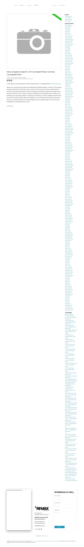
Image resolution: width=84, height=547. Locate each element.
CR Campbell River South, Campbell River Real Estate (70, 327)
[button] (35, 529)
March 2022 (68, 106)
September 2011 (69, 294)
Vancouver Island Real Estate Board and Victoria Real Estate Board (45, 541)
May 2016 (67, 210)
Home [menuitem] (15, 5)
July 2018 (67, 172)
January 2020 (68, 145)
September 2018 (69, 169)
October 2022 (68, 94)
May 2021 (67, 120)
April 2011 (67, 302)
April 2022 (67, 104)
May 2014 (67, 245)
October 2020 (68, 131)
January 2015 (68, 232)
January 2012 (68, 288)
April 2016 (67, 212)
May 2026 (67, 31)
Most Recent (68, 25)
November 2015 (69, 218)
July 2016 (67, 207)
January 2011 (68, 307)
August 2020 (68, 134)
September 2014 (69, 238)
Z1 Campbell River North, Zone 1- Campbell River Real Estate (71, 409)
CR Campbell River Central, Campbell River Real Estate (22, 78)
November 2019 (69, 147)
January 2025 (68, 56)
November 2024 (69, 60)
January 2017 (68, 199)
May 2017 (67, 193)
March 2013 (68, 265)
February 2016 (68, 215)
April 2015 (67, 229)
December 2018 (69, 164)
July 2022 (67, 99)
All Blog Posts (68, 16)
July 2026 (67, 28)
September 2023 (69, 82)
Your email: (57, 502)
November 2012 (69, 272)
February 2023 (68, 88)
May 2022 (67, 102)
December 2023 (69, 77)
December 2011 (69, 289)
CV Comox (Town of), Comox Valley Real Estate (70, 346)
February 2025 (68, 55)
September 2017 (69, 186)
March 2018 (68, 178)
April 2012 (67, 283)
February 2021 (68, 124)
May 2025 (67, 50)
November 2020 (69, 129)
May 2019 (67, 156)
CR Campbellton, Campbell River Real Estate (70, 336)
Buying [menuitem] (29, 5)
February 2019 (68, 161)
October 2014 (68, 237)
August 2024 (68, 64)
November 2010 (69, 310)
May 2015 (67, 227)
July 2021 (67, 117)
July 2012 (67, 278)
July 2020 (67, 136)
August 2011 (68, 295)
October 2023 (68, 80)
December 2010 (69, 308)
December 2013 (69, 253)
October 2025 (68, 42)
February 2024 (68, 74)
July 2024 (67, 66)
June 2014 (67, 243)
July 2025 (67, 47)
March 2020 (68, 142)
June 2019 (67, 155)
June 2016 (67, 208)
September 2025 (69, 44)
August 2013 (68, 257)
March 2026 (68, 34)
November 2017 (69, 183)
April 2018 (67, 177)
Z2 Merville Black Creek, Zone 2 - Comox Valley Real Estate (71, 460)
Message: (56, 510)
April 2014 (67, 246)
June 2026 (67, 30)
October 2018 (68, 167)
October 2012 (68, 273)
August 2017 (68, 188)
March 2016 (68, 213)
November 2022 (69, 93)
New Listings (68, 17)
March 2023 (68, 87)
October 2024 (68, 61)
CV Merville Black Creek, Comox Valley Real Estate (71, 365)
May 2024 (67, 69)
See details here (56, 83)
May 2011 (67, 300)
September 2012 (69, 275)
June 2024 (67, 68)
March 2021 (68, 123)
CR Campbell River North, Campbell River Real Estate (70, 322)
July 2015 (67, 224)
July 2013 (67, 259)
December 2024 (69, 58)
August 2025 (68, 45)
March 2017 (68, 196)
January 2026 (68, 37)
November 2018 (69, 166)
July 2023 (67, 85)
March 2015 (68, 231)
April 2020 (67, 140)
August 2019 (68, 151)
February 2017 (68, 197)
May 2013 (67, 262)
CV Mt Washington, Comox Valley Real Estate (69, 370)
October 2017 (68, 185)
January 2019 (68, 162)
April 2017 (67, 194)
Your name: (57, 495)
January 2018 (68, 182)
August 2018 (68, 170)
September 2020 (69, 132)
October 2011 (68, 292)
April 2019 (67, 158)
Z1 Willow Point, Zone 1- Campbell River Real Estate (71, 446)
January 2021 (68, 126)
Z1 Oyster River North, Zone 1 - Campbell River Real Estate (71, 419)
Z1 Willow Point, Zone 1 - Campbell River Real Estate (71, 441)
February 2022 (68, 107)
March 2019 (68, 159)
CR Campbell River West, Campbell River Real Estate (71, 332)
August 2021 (68, 115)
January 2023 (68, 90)
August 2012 (68, 276)
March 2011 (67, 303)
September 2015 (69, 221)
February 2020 (68, 143)
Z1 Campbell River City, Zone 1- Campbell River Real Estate (70, 400)
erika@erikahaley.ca (40, 525)
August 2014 (68, 240)
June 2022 (67, 101)
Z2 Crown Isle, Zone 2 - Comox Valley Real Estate (70, 455)
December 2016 (69, 201)
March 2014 (68, 248)
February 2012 (68, 286)
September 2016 (69, 204)
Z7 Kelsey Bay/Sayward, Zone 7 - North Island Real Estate (71, 476)
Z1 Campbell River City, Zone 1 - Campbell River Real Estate (71, 395)
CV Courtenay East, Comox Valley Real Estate (69, 360)
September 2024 (69, 63)
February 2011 (68, 305)
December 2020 (69, 128)
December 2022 (69, 91)
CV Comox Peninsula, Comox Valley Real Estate (70, 351)
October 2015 (68, 219)
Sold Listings (68, 21)
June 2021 (67, 118)
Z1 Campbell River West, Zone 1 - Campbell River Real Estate (71, 414)
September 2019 (69, 150)
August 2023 (68, 83)
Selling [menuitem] (54, 5)
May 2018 (67, 175)
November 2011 (69, 291)
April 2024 (67, 71)
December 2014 (69, 234)
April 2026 (67, 33)
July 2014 (67, 242)
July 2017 (67, 189)
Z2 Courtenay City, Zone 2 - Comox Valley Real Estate (71, 450)
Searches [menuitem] (21, 5)
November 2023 (69, 79)
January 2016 (68, 216)
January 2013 (68, 269)
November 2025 (69, 41)
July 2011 (67, 297)
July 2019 (67, 153)
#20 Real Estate (69, 314)
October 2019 (68, 148)
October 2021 (68, 112)
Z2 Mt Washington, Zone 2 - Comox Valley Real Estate (71, 465)
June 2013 (67, 261)
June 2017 (67, 191)
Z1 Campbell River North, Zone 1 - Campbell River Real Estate (71, 404)
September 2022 (69, 96)
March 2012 (68, 284)
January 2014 (68, 251)
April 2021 (67, 121)
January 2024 (68, 75)
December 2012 (69, 270)
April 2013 (67, 264)
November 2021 (69, 110)
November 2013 (69, 254)
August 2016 (68, 205)
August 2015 (68, 223)
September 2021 (69, 113)
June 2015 (67, 226)
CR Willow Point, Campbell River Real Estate (70, 341)
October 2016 (68, 202)
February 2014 (68, 250)
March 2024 (68, 72)
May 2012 (67, 281)
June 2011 (67, 299)
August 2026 (68, 26)
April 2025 (67, 52)
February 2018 (68, 180)
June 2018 (67, 174)
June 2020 (67, 137)
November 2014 (69, 235)
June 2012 (67, 280)
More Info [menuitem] (61, 5)
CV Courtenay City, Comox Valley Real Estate (69, 355)
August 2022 (68, 98)
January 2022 (68, 109)
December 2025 (69, 39)
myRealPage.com (44, 535)
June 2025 (67, 49)
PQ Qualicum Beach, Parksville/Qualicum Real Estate (70, 384)
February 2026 (68, 36)
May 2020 (67, 139)
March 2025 (68, 53)
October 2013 (68, 256)
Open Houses (68, 19)
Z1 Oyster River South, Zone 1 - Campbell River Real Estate (71, 423)
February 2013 (68, 267)
